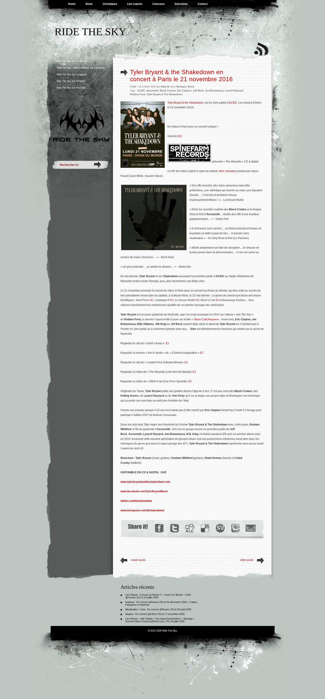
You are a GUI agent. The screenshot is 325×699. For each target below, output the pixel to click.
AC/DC (141, 90)
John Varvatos (227, 171)
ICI (180, 136)
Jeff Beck (198, 90)
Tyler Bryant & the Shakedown (185, 102)
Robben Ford (137, 94)
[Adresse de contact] (251, 528)
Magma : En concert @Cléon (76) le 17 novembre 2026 (155, 614)
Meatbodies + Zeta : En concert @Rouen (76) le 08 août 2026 (158, 609)
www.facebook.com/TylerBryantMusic (144, 491)
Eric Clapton (184, 90)
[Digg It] (189, 528)
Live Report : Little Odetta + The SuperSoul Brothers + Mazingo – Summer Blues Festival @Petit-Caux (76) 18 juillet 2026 (160, 620)
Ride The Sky (90, 31)
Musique (181, 86)
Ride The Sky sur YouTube (71, 87)
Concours (158, 4)
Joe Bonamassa (214, 90)
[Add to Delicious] (204, 528)
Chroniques (110, 4)
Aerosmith (152, 90)
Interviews (181, 4)
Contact (203, 4)
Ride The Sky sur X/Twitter (71, 81)
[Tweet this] (174, 528)
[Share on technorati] (235, 528)
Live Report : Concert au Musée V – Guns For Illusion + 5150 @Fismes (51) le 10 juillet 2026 (158, 596)
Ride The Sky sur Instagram (72, 74)
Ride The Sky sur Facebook (72, 61)
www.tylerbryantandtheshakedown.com (145, 481)
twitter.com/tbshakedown (136, 500)
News (89, 4)
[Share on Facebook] (159, 528)
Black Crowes (168, 90)
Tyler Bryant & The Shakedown (165, 94)
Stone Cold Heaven (206, 319)
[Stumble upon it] (219, 528)
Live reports (134, 4)
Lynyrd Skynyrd (234, 90)
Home (72, 4)
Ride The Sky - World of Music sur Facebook (81, 67)
